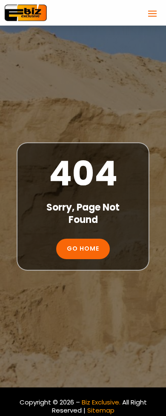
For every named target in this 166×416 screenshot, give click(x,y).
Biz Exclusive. (101, 402)
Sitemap (100, 410)
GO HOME (83, 248)
